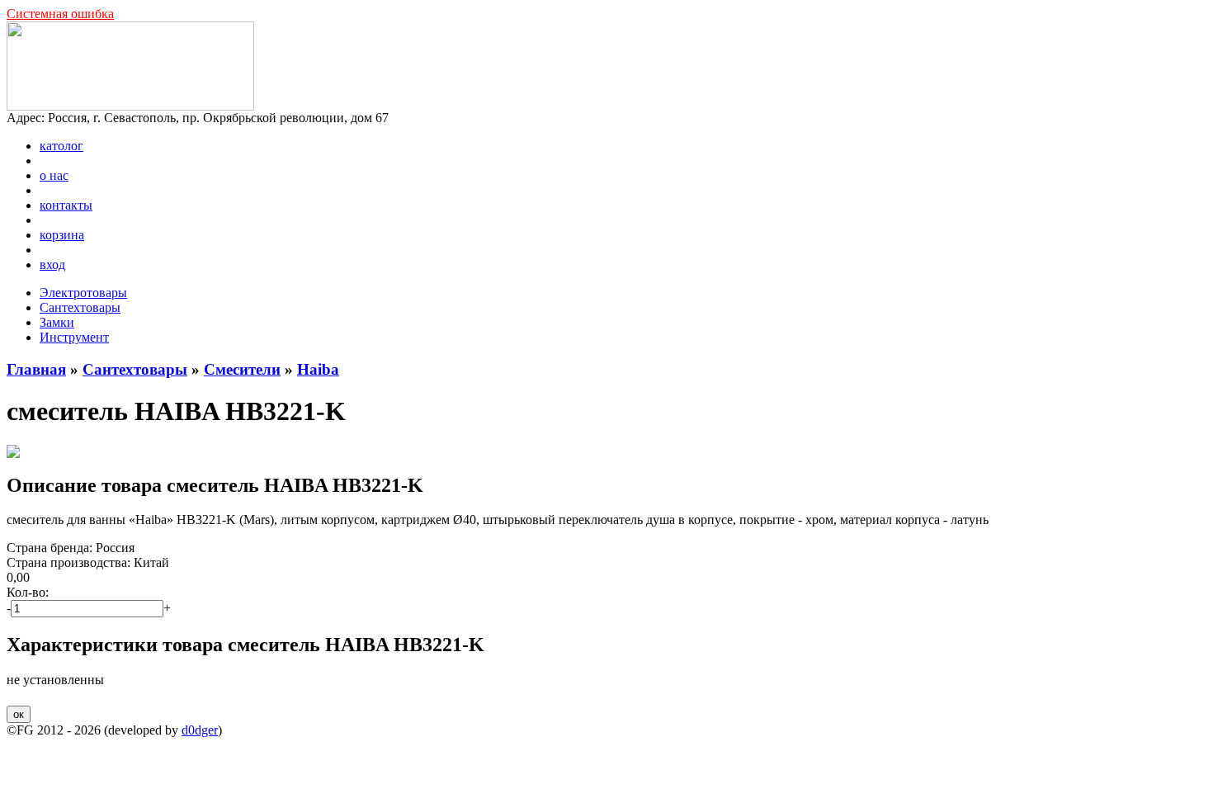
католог (61, 146)
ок (18, 714)
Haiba (318, 369)
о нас (54, 175)
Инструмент (74, 337)
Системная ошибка (60, 14)
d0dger (200, 730)
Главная (36, 369)
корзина (62, 235)
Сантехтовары (80, 307)
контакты (66, 205)
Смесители (242, 369)
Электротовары (83, 293)
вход (52, 264)
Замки (57, 322)
